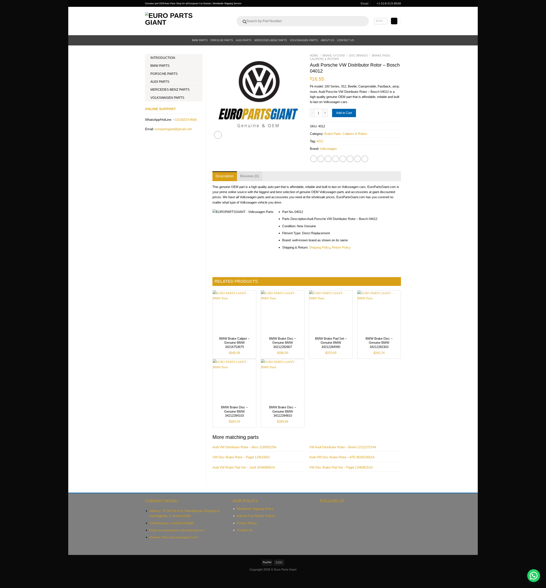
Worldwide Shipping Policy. (255, 509)
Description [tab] (225, 176)
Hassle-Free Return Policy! (255, 516)
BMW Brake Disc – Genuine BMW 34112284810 (282, 411)
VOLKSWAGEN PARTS (167, 97)
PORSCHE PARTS (164, 74)
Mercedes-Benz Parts (270, 40)
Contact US (345, 40)
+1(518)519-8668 (185, 119)
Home (314, 55)
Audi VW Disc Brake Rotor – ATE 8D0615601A (342, 457)
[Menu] (147, 40)
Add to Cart (344, 113)
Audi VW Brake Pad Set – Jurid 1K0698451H (243, 467)
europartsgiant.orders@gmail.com (181, 530)
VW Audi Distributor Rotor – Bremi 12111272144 (342, 447)
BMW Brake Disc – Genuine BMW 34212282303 (379, 343)
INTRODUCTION (162, 58)
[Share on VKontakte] (343, 159)
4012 (320, 141)
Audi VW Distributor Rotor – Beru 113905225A (244, 447)
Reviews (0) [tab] (249, 176)
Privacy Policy (247, 523)
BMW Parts (200, 40)
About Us (327, 40)
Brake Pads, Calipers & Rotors (345, 133)
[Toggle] (201, 57)
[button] (533, 575)
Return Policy (341, 247)
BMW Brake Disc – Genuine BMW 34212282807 (282, 343)
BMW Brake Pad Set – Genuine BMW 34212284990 (331, 343)
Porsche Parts (222, 40)
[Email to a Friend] (328, 159)
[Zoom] (218, 135)
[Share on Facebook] (313, 159)
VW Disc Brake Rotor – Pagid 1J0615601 (241, 457)
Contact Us (245, 530)
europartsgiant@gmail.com (173, 129)
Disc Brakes (358, 55)
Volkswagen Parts (304, 40)
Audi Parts (243, 40)
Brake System (333, 55)
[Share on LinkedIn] (350, 159)
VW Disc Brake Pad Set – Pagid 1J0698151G (341, 467)
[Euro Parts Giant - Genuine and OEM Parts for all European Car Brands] (178, 21)
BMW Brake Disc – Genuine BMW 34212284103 (234, 411)
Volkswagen (328, 148)
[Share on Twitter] (321, 159)
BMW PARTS (160, 65)
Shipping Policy (319, 247)
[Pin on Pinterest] (335, 159)
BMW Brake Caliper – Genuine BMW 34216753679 (234, 343)
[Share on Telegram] (365, 159)
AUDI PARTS (159, 81)
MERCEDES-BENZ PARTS (170, 89)
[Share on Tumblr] (357, 159)
